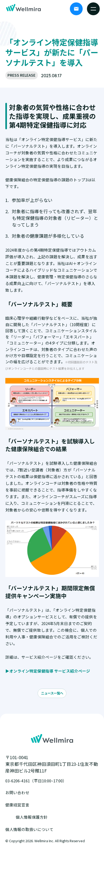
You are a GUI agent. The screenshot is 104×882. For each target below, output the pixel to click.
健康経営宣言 (17, 804)
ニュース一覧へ (52, 693)
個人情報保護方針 (32, 817)
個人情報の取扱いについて (29, 829)
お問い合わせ (17, 792)
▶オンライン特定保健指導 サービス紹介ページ (47, 671)
